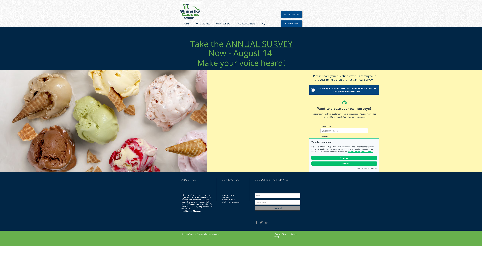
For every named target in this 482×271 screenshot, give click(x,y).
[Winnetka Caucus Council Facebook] (256, 222)
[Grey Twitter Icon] (261, 222)
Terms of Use (283, 234)
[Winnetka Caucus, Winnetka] (266, 222)
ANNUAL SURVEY (259, 44)
